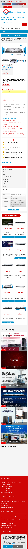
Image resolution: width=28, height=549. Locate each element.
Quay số (16, 19)
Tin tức (3, 17)
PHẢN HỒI (5, 184)
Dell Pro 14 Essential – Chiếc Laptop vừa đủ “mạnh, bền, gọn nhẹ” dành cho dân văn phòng (13, 443)
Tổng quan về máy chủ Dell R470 (10, 131)
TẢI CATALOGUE (7, 176)
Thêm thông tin (15, 543)
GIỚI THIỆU (5, 167)
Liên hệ (3, 19)
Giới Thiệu (9, 19)
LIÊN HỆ (5, 186)
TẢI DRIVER (6, 179)
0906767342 (5, 73)
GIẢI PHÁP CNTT (11, 17)
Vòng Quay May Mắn (6, 22)
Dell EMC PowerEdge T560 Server (10, 126)
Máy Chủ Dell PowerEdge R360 (9, 120)
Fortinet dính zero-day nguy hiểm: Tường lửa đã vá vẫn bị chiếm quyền (13, 368)
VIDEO (4, 174)
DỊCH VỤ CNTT (20, 17)
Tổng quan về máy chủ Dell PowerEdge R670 (12, 128)
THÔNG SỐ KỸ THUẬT (8, 169)
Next (24, 51)
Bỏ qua (18, 546)
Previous (3, 51)
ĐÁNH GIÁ (5, 181)
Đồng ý (7, 546)
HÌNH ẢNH (5, 172)
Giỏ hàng (6, 28)
